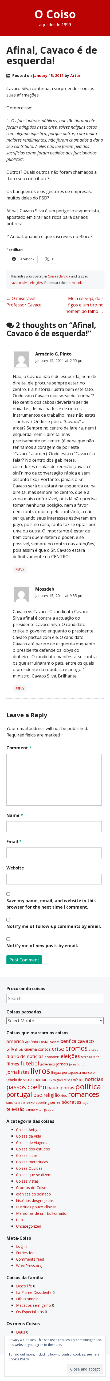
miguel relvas (62, 1080)
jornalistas (18, 1072)
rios (64, 1095)
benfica (68, 1041)
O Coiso (55, 13)
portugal (19, 1094)
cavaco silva (19, 282)
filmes (12, 1064)
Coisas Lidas (27, 1155)
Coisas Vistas (27, 1181)
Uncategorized (28, 1226)
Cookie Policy (19, 1359)
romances (83, 1094)
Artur (75, 75)
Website (15, 868)
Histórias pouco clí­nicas (36, 1206)
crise (58, 1048)
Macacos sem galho (33, 1305)
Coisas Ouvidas (29, 1168)
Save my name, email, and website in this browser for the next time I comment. (51, 904)
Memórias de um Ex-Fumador (42, 1213)
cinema (30, 1049)
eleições (36, 282)
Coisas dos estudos (33, 1149)
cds (20, 1049)
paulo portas (60, 1087)
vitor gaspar (45, 1109)
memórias (42, 1079)
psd (37, 1094)
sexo (30, 1102)
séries (55, 1102)
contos (44, 1049)
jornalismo (76, 1064)
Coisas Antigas (28, 1129)
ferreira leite (90, 1057)
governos (47, 1064)
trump (30, 1109)
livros (40, 1070)
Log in (21, 1246)
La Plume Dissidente (34, 1292)
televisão (15, 1109)
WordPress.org (29, 1265)
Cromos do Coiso (31, 1187)
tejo (85, 1102)
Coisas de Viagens (31, 1142)
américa (15, 1041)
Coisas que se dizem (34, 1174)
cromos (76, 1048)
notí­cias (94, 1079)
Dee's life (24, 1286)
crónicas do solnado (33, 1194)
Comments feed (30, 1259)
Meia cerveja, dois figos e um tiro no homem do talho (84, 304)
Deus (20, 1332)
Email (14, 842)
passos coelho (26, 1087)
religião (52, 1095)
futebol (29, 1063)
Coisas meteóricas (32, 1161)
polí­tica (88, 1086)
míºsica (78, 1080)
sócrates (71, 1102)
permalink (74, 282)
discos (93, 1049)
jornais (62, 1064)
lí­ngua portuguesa (66, 1072)
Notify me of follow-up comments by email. (53, 926)
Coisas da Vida (59, 276)
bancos (54, 1042)
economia (52, 1057)
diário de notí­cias (25, 1056)
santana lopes (15, 1103)
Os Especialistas (30, 1311)
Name (14, 815)
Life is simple (27, 1298)
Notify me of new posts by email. (42, 946)
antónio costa (36, 1041)
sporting (42, 1102)
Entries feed (26, 1252)
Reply (19, 569)
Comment (19, 748)
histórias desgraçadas (35, 1200)
